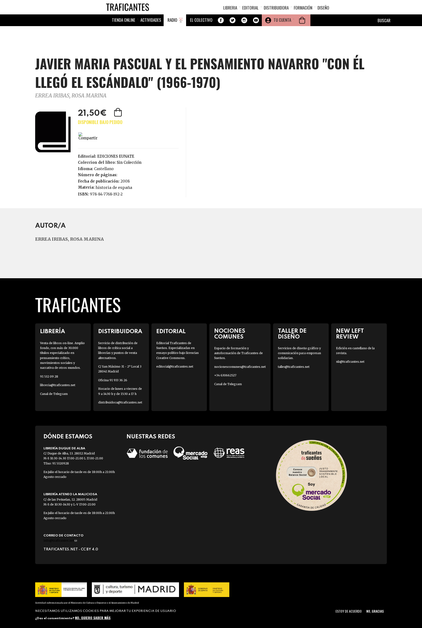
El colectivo (201, 20)
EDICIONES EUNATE (115, 156)
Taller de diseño (292, 334)
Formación (303, 8)
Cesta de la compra (302, 20)
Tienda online (123, 20)
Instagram (244, 20)
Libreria (230, 8)
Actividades (150, 20)
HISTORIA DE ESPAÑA (113, 187)
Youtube (256, 20)
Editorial (250, 8)
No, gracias (375, 611)
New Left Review (350, 334)
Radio (172, 20)
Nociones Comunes (229, 334)
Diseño (323, 8)
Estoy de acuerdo (349, 611)
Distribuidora (276, 8)
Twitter (232, 20)
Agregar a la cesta (118, 112)
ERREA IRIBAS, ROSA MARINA (70, 95)
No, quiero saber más (93, 617)
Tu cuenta (282, 20)
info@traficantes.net (60, 540)
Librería (52, 331)
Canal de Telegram (54, 394)
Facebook (221, 20)
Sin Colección (129, 162)
